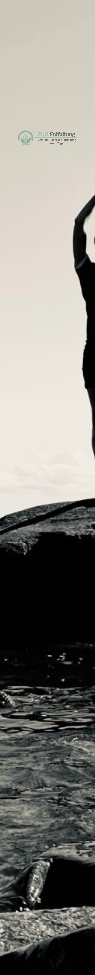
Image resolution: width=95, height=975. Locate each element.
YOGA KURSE (44, 3)
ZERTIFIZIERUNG (61, 3)
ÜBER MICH (36, 3)
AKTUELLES (52, 3)
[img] (47, 487)
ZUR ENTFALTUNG (27, 3)
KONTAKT (69, 3)
